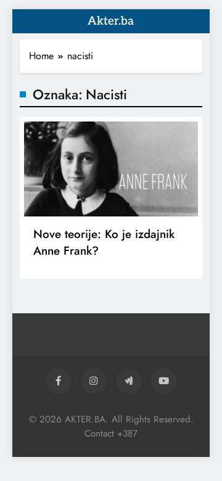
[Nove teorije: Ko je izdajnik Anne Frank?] (111, 168)
